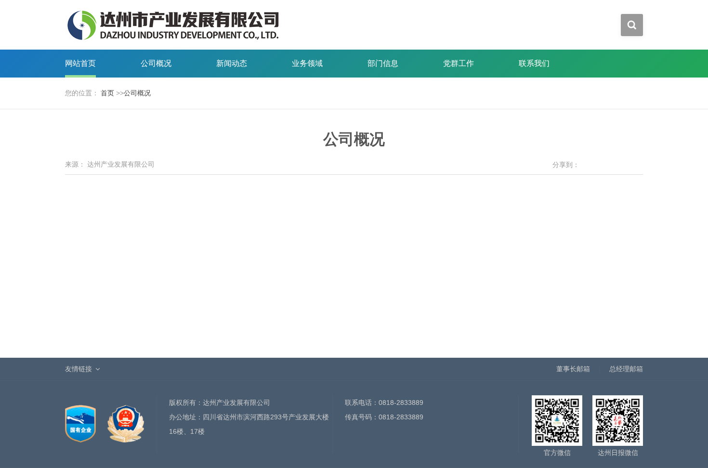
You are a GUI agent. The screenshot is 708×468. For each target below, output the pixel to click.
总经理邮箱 (626, 369)
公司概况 (156, 63)
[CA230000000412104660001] (81, 418)
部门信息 (382, 63)
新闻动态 (231, 63)
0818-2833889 (401, 402)
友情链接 (78, 369)
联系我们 (534, 63)
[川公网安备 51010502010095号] (125, 418)
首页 (107, 93)
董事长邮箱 (573, 369)
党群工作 (458, 63)
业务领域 (307, 63)
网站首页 (80, 63)
